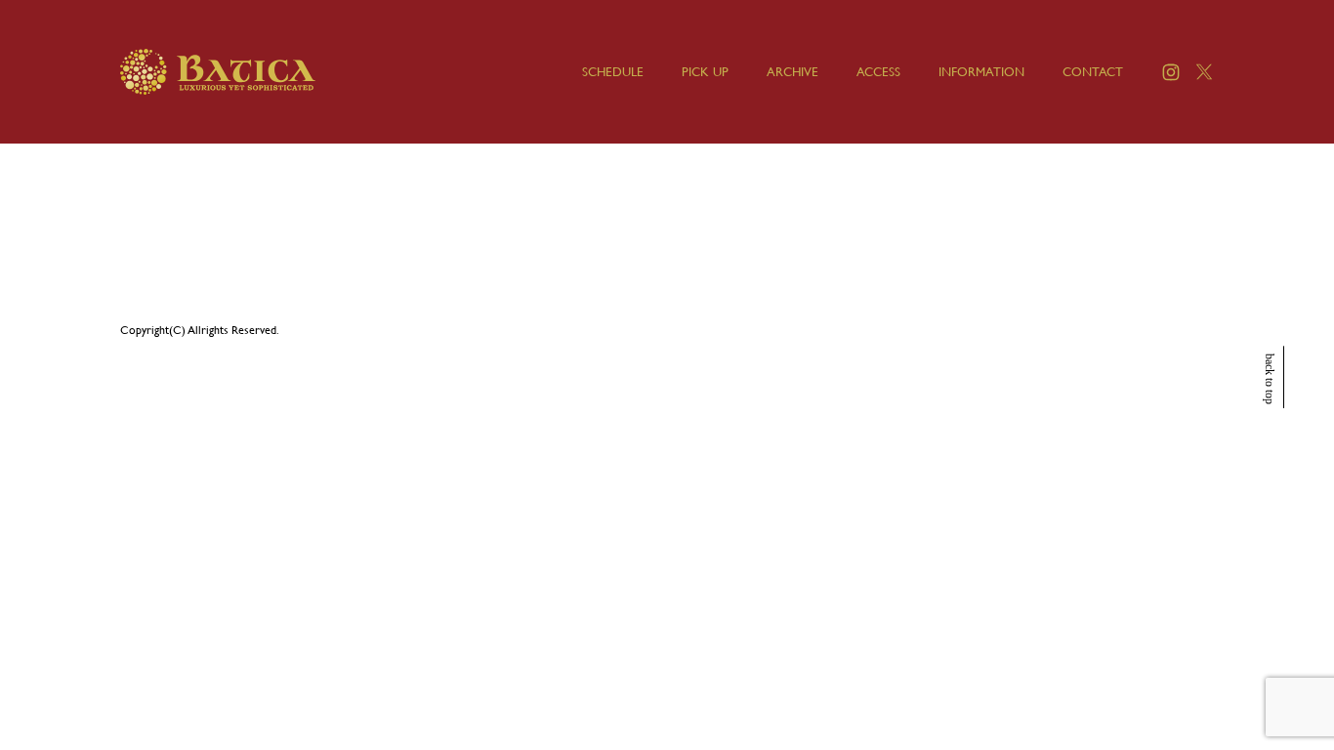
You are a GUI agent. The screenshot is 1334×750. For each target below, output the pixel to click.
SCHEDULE (613, 71)
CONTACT (1093, 71)
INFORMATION (981, 71)
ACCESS (878, 71)
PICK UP (705, 71)
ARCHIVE (792, 71)
